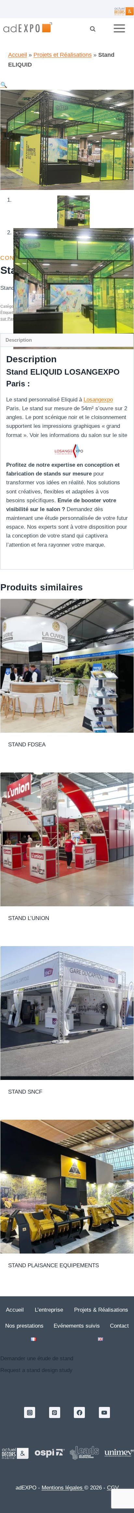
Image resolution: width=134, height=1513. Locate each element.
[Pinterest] (54, 1412)
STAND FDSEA (27, 744)
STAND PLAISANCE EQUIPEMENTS (53, 1265)
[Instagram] (29, 1412)
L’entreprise (49, 1310)
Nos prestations (24, 1326)
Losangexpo (98, 400)
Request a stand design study (36, 1370)
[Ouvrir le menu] (122, 29)
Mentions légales (63, 1488)
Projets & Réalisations (101, 1310)
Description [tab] (19, 340)
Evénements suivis (77, 1326)
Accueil (17, 55)
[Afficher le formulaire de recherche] (97, 29)
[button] (3, 85)
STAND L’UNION (28, 918)
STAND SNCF (25, 1092)
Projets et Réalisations (63, 55)
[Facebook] (79, 1412)
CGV (113, 1488)
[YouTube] (104, 1412)
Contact (119, 1326)
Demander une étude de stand (36, 1358)
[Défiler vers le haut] (85, 1477)
